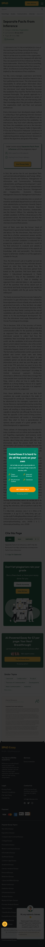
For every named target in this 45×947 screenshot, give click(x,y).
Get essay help (22, 489)
